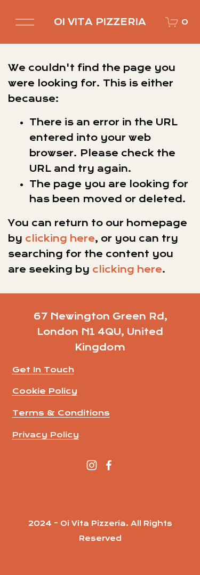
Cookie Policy (44, 391)
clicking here (60, 238)
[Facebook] (108, 465)
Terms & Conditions (61, 413)
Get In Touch (43, 369)
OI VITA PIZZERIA (100, 22)
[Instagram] (91, 465)
